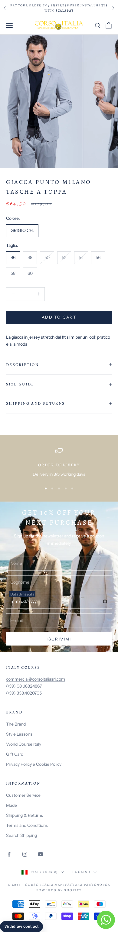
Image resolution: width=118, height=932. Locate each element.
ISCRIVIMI (59, 639)
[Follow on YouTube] (41, 854)
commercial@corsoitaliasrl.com (35, 679)
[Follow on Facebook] (9, 854)
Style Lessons (19, 734)
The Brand (16, 724)
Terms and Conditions (27, 825)
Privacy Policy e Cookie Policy (33, 764)
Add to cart (59, 317)
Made (11, 805)
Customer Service (23, 795)
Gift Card (14, 754)
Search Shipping (21, 835)
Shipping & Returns (24, 815)
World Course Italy (23, 744)
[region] (59, 462)
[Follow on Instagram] (25, 854)
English (81, 872)
